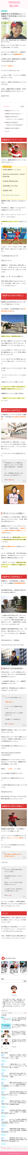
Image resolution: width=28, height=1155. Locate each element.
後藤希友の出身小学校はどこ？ (14, 113)
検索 (2, 979)
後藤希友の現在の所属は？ (12, 128)
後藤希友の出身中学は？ (12, 116)
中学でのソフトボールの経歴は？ (15, 119)
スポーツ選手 (9, 1147)
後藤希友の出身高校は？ (12, 122)
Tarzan (10, 895)
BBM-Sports (11, 479)
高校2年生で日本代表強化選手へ (15, 125)
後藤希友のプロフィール (12, 110)
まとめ (7, 131)
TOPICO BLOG (14, 4)
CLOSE (22, 106)
